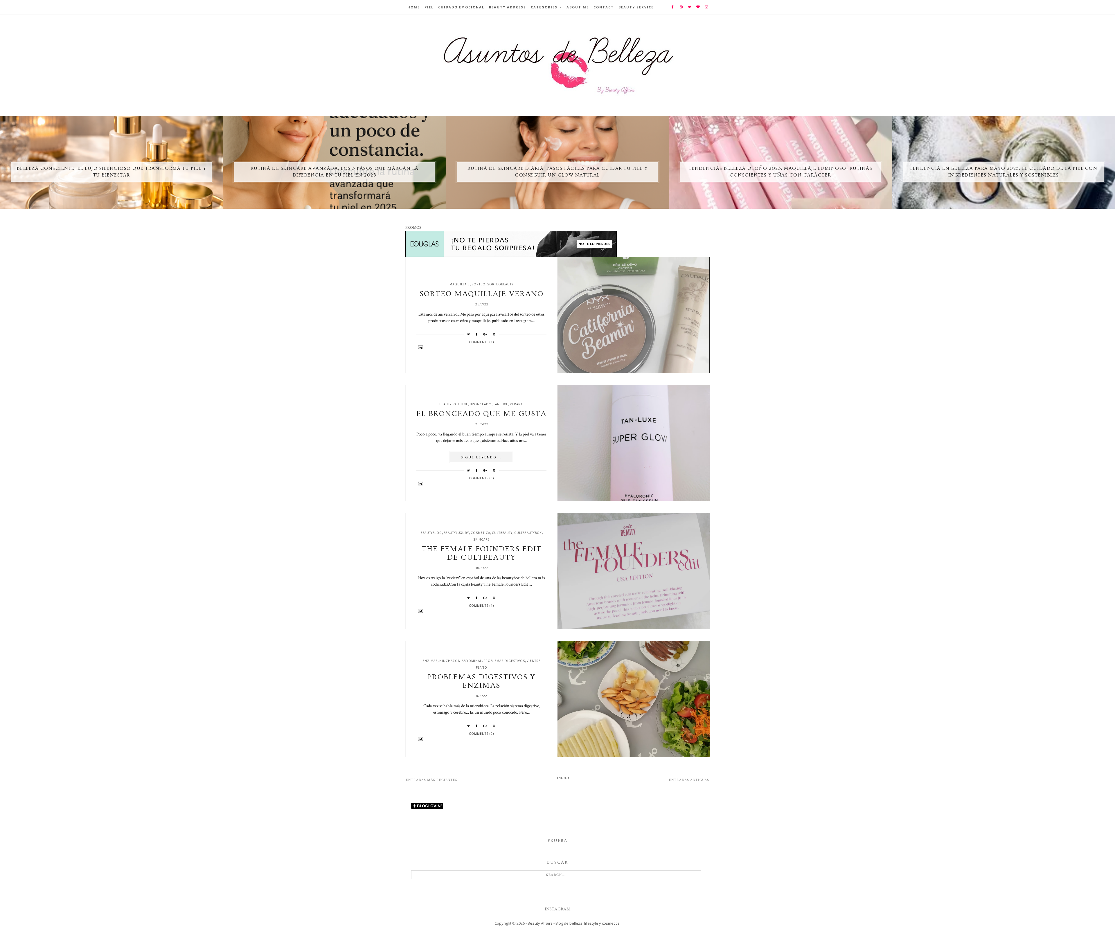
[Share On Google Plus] (485, 334)
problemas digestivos (504, 661)
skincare (481, 539)
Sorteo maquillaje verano (482, 294)
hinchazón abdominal (460, 661)
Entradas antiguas (689, 780)
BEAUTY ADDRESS (507, 7)
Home (413, 7)
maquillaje (459, 284)
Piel (429, 7)
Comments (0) (481, 478)
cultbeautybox (528, 533)
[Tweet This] (468, 334)
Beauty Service (636, 7)
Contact (604, 7)
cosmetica (480, 533)
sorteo (478, 284)
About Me (578, 7)
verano (517, 404)
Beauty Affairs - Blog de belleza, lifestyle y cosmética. (574, 923)
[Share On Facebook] (477, 334)
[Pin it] (494, 334)
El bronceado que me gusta (481, 414)
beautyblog (431, 533)
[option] (111, 162)
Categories (544, 7)
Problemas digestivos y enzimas (481, 681)
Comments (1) (481, 342)
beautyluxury (456, 533)
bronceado (481, 404)
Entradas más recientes (431, 780)
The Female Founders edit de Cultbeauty (482, 553)
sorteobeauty (500, 284)
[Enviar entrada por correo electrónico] (481, 347)
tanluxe (500, 404)
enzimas (430, 661)
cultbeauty (502, 533)
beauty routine (453, 404)
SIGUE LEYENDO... (481, 457)
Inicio (563, 778)
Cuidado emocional (461, 7)
